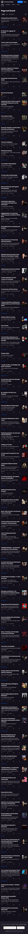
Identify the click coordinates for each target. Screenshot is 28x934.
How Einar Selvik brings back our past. (10, 674)
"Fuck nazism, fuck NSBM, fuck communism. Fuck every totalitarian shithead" (9, 580)
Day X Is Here (4, 325)
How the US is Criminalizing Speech (9, 144)
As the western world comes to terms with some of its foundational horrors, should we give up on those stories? (10, 606)
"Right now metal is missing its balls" (9, 771)
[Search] (25, 14)
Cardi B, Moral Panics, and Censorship (8, 778)
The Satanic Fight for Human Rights (9, 464)
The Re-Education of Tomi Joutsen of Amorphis (8, 278)
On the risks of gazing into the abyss (9, 396)
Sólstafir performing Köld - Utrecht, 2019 (8, 897)
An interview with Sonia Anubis (8, 501)
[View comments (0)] (8, 24)
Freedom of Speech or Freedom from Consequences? (10, 69)
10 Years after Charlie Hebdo (9, 175)
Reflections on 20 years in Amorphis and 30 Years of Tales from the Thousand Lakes (10, 281)
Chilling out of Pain (6, 444)
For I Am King (4, 382)
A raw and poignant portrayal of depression (8, 724)
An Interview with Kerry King (9, 289)
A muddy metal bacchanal (7, 355)
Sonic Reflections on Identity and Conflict (10, 227)
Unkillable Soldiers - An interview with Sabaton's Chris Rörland (10, 548)
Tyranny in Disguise (6, 142)
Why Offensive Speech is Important (8, 825)
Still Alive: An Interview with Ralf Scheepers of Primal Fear (10, 802)
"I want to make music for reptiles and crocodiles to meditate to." (10, 437)
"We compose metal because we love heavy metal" (9, 806)
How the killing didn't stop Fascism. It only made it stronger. (10, 59)
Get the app (20, 927)
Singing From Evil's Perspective (10, 604)
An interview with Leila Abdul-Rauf (9, 230)
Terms (16, 924)
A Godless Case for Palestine (7, 118)
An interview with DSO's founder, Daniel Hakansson (10, 621)
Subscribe (20, 2)
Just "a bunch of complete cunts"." (9, 594)
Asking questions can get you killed (9, 480)
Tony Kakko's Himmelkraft (8, 163)
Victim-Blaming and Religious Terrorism (9, 684)
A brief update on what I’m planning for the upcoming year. (10, 45)
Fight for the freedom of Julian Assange (10, 327)
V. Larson (11, 193)
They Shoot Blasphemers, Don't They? (10, 419)
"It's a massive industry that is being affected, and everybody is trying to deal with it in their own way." (10, 738)
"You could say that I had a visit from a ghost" (10, 859)
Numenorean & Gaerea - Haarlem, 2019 (10, 885)
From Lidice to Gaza (6, 116)
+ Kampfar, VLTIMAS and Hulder (8, 271)
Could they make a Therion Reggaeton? (10, 307)
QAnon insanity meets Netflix (8, 758)
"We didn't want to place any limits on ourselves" (10, 525)
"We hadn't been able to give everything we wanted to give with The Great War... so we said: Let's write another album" (10, 551)
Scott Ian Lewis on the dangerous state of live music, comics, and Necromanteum (10, 342)
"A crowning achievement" (7, 493)
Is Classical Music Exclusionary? (10, 746)
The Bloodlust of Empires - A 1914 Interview (10, 577)
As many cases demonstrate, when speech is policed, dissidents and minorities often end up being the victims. (9, 829)
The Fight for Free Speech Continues (9, 177)
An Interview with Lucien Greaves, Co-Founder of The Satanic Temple (10, 467)
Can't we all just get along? (7, 106)
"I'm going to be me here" (7, 206)
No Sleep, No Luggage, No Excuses (8, 31)
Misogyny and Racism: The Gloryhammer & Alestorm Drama (10, 592)
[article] (14, 21)
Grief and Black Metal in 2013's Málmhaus (9, 694)
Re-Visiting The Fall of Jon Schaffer (8, 393)
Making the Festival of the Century (8, 490)
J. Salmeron (9, 61)
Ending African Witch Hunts (9, 18)
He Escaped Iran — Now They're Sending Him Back (10, 153)
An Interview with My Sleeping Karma (10, 446)
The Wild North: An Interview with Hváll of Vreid (10, 657)
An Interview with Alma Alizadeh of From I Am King (10, 380)
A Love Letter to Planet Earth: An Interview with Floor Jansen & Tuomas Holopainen (10, 841)
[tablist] (8, 14)
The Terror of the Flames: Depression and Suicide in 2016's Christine (10, 720)
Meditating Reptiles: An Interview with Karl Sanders (10, 433)
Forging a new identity (6, 165)
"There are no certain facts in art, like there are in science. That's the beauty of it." (10, 845)
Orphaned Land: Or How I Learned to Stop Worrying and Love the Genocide (10, 103)
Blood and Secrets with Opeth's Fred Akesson (10, 187)
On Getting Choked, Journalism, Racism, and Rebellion (10, 477)
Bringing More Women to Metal (10, 500)
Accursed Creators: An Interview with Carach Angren (10, 856)
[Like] (2, 147)
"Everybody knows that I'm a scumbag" (10, 514)
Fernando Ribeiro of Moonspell (9, 405)
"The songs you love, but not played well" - (9, 369)
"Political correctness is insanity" (8, 911)
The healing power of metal (7, 697)
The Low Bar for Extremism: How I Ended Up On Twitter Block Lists (10, 871)
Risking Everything (6, 150)
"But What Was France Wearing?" (9, 687)
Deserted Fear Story (6, 792)
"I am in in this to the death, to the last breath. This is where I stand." (10, 258)
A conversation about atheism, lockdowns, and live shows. (8, 408)
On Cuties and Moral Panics (9, 756)
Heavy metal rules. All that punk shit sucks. (9, 711)
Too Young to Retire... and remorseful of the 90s (10, 291)
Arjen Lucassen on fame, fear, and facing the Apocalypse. (10, 82)
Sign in (25, 2)
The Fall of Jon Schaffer (8, 646)
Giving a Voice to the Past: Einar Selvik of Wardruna (10, 671)
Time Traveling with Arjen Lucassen (8, 533)
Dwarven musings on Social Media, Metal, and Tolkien (9, 219)
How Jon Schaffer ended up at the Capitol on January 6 (10, 648)
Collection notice (22, 924)
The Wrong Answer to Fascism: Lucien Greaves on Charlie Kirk (10, 56)
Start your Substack (10, 927)
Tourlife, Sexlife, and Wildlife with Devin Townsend (10, 365)
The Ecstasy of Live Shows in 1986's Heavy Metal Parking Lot (10, 707)
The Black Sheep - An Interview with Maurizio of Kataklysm (10, 768)
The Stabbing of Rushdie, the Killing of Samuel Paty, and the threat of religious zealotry (10, 422)
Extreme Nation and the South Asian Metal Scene (9, 814)
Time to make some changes (9, 42)
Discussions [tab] (11, 14)
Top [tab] (7, 14)
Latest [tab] (3, 14)
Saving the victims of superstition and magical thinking (10, 20)
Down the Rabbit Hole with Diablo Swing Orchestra (10, 618)
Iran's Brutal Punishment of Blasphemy (10, 456)
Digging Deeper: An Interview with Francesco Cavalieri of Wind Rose (10, 215)
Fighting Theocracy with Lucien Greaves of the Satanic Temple (10, 255)
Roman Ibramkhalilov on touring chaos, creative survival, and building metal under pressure (10, 35)
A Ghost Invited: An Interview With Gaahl (9, 908)
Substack (7, 931)
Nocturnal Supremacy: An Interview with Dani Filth (8, 735)
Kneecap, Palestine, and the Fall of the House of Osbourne (10, 128)
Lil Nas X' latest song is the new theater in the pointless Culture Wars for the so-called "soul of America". (10, 636)
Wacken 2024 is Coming (8, 317)
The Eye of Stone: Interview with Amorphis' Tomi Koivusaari (10, 522)
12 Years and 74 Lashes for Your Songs (10, 454)
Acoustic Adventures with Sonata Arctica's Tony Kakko (10, 562)
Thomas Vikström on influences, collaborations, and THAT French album (10, 304)
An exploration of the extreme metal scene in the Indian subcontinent (9, 817)
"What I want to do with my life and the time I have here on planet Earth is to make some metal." (10, 244)
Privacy (12, 924)
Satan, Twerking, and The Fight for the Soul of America (10, 632)
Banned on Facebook (7, 93)
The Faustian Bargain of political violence (10, 71)
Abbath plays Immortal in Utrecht (10, 269)
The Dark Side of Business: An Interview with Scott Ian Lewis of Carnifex (10, 338)
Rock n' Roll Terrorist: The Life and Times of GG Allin (10, 512)
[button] (2, 4)
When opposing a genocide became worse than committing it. (9, 131)
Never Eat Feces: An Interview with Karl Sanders (9, 240)
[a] (24, 20)
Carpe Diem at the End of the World (9, 79)
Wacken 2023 (5, 353)
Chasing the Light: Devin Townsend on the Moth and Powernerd (9, 203)
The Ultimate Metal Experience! (8, 319)
